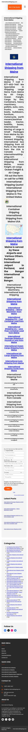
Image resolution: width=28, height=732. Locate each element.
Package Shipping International (13, 44)
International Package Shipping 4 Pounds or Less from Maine (14, 339)
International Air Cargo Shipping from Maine (14, 355)
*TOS (14, 492)
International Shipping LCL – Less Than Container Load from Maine (14, 330)
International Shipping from (12, 33)
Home (3, 648)
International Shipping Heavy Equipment (12, 674)
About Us (4, 653)
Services (4, 651)
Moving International (12, 600)
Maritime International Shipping (14, 37)
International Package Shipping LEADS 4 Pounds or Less (13, 502)
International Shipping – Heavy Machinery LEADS (12, 509)
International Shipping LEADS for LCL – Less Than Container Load (13, 523)
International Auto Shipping (8, 667)
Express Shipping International (13, 28)
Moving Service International (14, 601)
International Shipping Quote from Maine (14, 368)
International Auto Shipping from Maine (14, 362)
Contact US (4, 657)
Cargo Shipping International (13, 25)
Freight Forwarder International (13, 29)
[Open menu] (25, 6)
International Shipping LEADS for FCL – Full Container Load (13, 516)
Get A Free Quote (14, 7)
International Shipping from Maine (14, 68)
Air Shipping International (13, 547)
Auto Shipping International (12, 23)
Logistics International (11, 37)
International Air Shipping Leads (15, 567)
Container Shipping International (14, 26)
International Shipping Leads (14, 581)
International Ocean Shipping (9, 672)
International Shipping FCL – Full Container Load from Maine (14, 320)
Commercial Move (6, 655)
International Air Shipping (8, 670)
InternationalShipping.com (9, 2)
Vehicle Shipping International (14, 615)
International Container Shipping (10, 676)
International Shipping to (11, 35)
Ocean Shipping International (14, 604)
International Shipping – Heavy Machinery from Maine (14, 310)
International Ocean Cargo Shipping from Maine (14, 348)
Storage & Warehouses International (11, 46)
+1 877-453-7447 (8, 686)
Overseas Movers (17, 43)
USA (15, 695)
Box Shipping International (14, 23)
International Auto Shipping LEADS (12, 529)
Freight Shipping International (14, 31)
